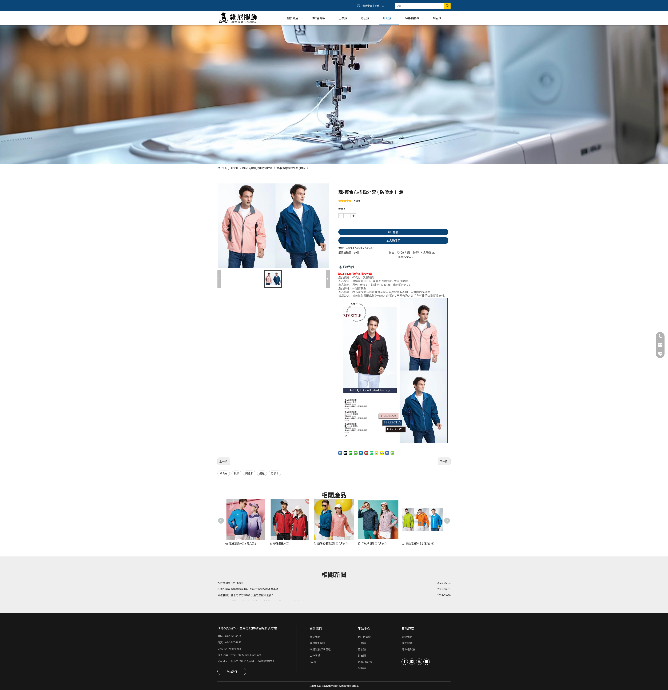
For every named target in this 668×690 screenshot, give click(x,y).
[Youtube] (419, 662)
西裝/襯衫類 (365, 662)
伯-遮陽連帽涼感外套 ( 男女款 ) (331, 543)
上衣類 (362, 643)
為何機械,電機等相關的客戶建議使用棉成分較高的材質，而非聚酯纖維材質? (261, 586)
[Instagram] (426, 662)
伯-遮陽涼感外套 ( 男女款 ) (240, 543)
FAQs (313, 662)
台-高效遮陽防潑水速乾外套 (418, 543)
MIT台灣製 (364, 637)
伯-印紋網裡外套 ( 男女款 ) (373, 543)
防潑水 (275, 473)
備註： (393, 252)
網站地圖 (407, 643)
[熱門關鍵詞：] (447, 6)
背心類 (362, 649)
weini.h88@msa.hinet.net (245, 655)
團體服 (249, 473)
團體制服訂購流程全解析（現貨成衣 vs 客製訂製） (246, 592)
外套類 (362, 655)
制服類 (362, 668)
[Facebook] (404, 662)
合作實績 (315, 655)
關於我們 (315, 637)
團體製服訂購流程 (320, 649)
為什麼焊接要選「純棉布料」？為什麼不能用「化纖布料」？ (252, 598)
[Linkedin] (412, 662)
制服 (236, 473)
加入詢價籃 (393, 240)
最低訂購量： (346, 252)
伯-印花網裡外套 (279, 543)
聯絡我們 (232, 671)
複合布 (224, 473)
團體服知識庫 (317, 643)
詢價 (395, 232)
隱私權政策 (408, 649)
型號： (342, 248)
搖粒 (262, 473)
